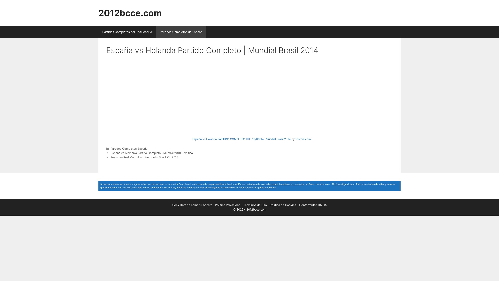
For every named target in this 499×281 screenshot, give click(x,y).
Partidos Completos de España (181, 32)
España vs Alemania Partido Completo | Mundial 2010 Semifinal (152, 153)
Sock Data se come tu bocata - (193, 205)
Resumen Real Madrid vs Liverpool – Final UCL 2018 (144, 157)
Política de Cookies (283, 205)
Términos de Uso (255, 205)
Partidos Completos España (129, 148)
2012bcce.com (130, 13)
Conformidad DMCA (313, 205)
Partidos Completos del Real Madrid (127, 32)
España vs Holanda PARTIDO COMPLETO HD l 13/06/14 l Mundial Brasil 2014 (241, 139)
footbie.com (303, 139)
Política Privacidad (227, 205)
